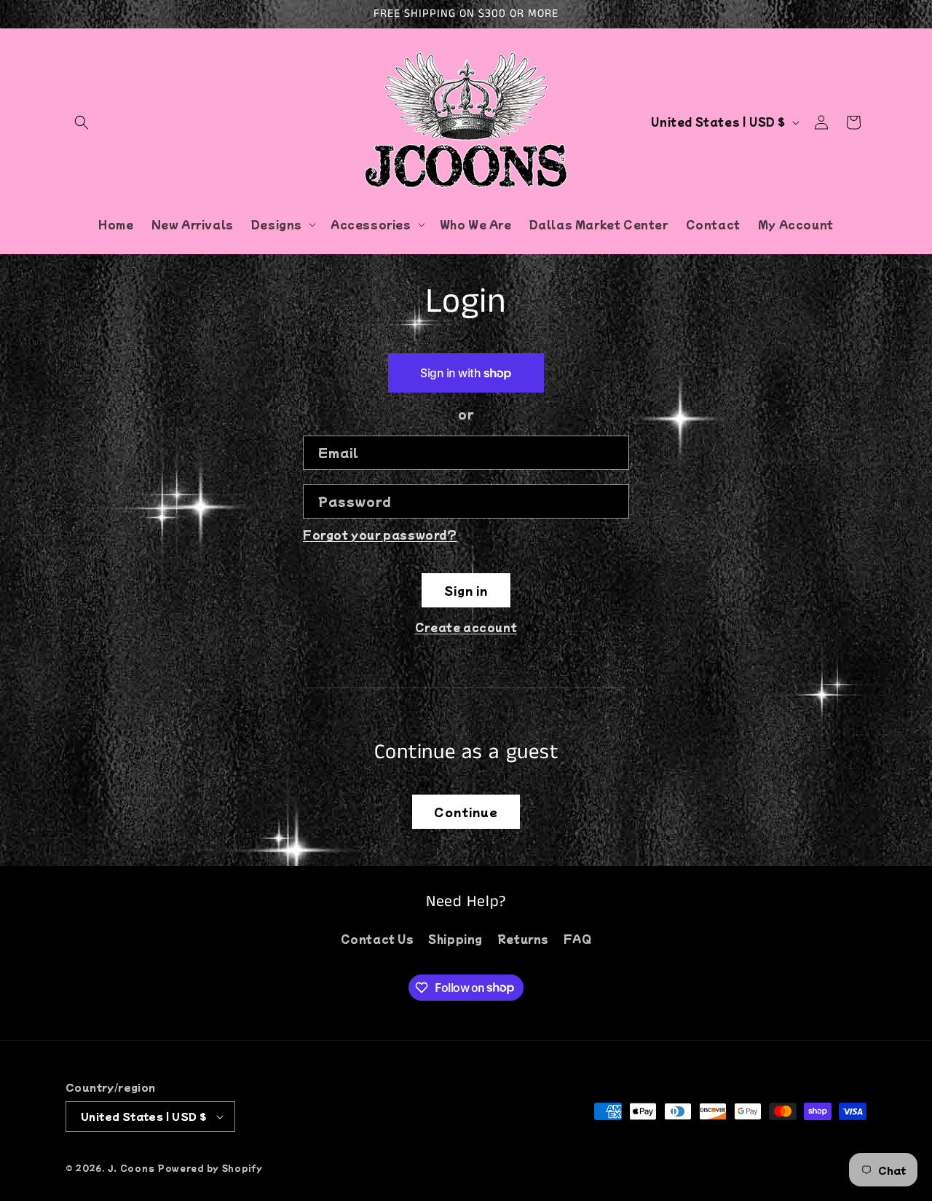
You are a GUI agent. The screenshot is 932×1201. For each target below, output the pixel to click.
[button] (82, 122)
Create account (466, 627)
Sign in (466, 590)
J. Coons (131, 1167)
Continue (466, 811)
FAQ (578, 939)
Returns (523, 939)
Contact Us (377, 939)
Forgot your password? (380, 534)
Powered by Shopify (210, 1167)
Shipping (455, 939)
